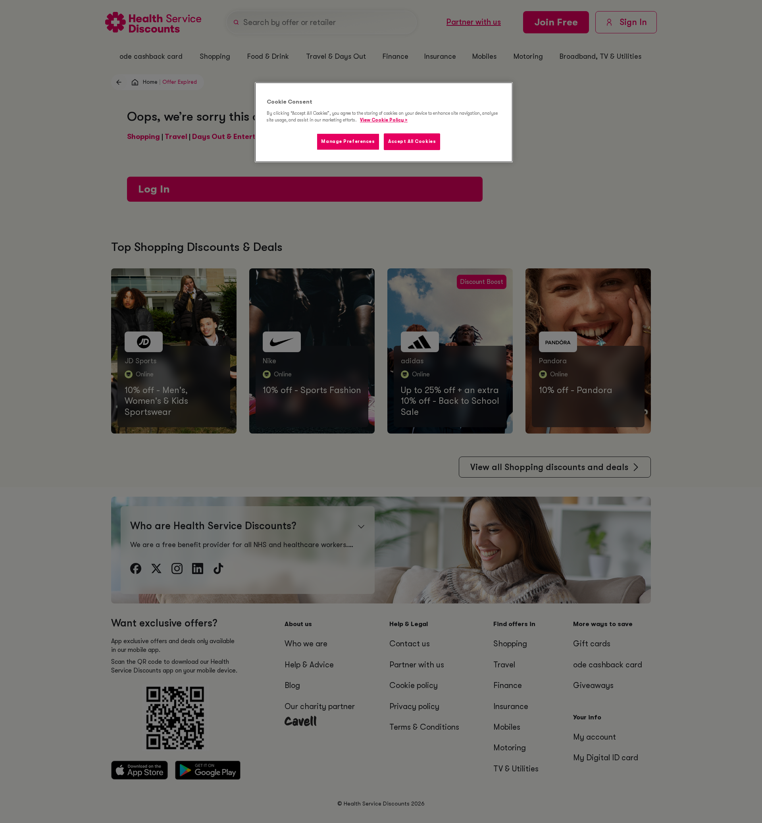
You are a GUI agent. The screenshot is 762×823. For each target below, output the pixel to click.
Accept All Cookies (412, 141)
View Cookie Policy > (384, 120)
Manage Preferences (348, 141)
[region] (384, 122)
